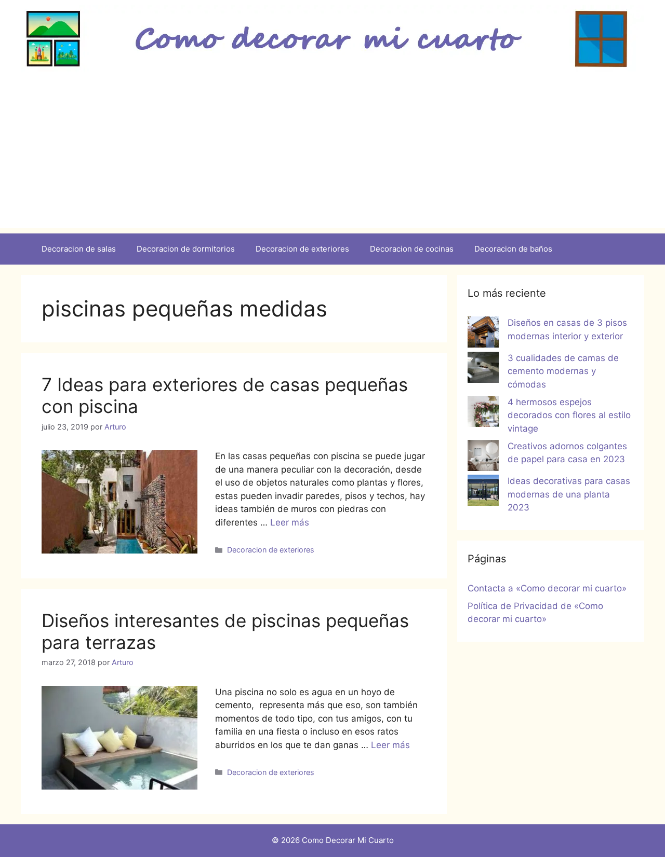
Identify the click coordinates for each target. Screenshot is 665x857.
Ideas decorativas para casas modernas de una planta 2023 (569, 494)
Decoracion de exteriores (302, 249)
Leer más (289, 522)
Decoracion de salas (79, 249)
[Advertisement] (332, 155)
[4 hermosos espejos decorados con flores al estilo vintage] (483, 413)
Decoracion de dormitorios (186, 249)
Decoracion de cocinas (412, 249)
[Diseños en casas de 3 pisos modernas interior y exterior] (483, 334)
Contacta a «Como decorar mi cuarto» (547, 588)
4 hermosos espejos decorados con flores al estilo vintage (569, 415)
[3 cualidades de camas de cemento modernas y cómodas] (483, 369)
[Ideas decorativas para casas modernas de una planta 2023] (483, 492)
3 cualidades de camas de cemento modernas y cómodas (563, 371)
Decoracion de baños (513, 249)
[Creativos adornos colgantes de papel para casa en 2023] (483, 457)
